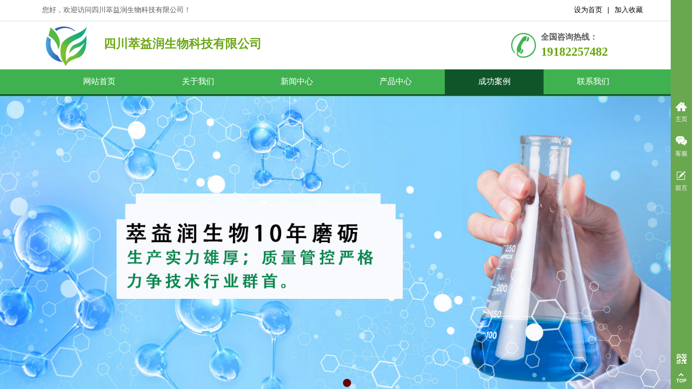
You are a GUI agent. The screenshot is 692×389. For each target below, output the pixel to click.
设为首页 (588, 10)
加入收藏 (628, 10)
